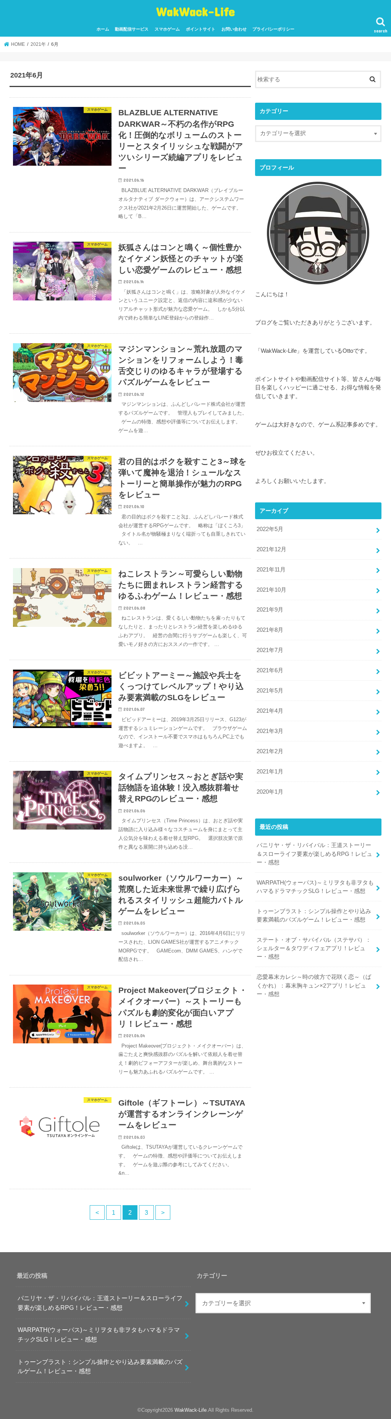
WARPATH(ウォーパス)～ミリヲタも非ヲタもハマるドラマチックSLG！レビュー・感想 (315, 887)
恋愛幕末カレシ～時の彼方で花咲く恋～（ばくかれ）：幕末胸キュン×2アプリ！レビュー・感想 (314, 985)
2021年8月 (270, 630)
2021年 (38, 44)
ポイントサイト (200, 29)
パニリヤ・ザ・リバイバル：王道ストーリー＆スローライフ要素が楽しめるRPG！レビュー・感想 (314, 853)
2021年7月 (270, 650)
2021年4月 (270, 711)
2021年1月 (270, 771)
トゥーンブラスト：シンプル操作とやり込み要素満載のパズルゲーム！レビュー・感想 (314, 915)
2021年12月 (271, 549)
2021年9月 (270, 610)
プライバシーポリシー (273, 29)
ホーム (103, 29)
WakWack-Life (195, 11)
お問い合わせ (234, 29)
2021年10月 (271, 590)
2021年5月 (270, 691)
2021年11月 (271, 570)
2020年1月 (270, 792)
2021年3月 (270, 731)
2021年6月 (270, 670)
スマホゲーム (167, 29)
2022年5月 (270, 529)
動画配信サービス (132, 29)
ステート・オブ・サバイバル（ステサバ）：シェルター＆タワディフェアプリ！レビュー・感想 (314, 948)
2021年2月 (270, 751)
